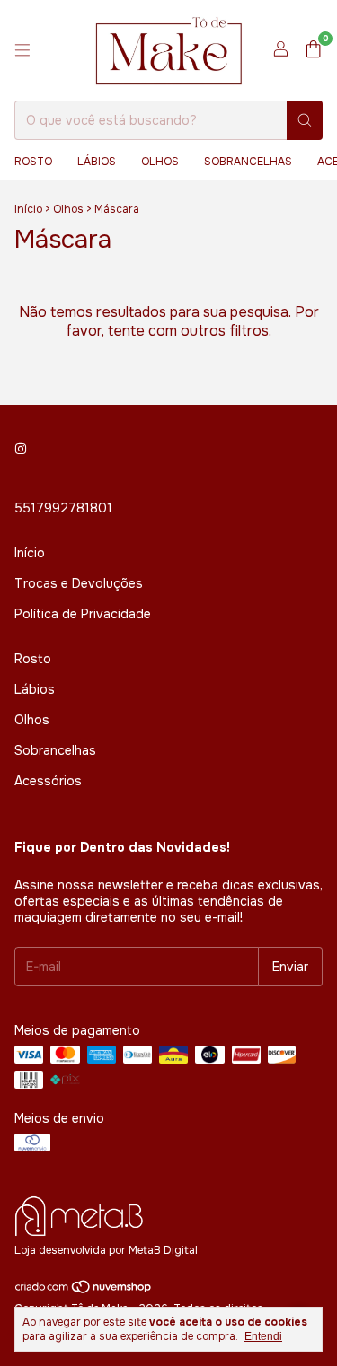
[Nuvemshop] (84, 1290)
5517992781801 (63, 508)
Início (28, 209)
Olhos (160, 161)
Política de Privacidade (82, 614)
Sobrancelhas (248, 161)
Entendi (263, 1336)
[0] (313, 50)
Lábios (96, 161)
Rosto (33, 161)
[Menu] (22, 50)
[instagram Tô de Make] (20, 449)
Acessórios (48, 781)
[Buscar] (305, 120)
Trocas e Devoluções (78, 583)
